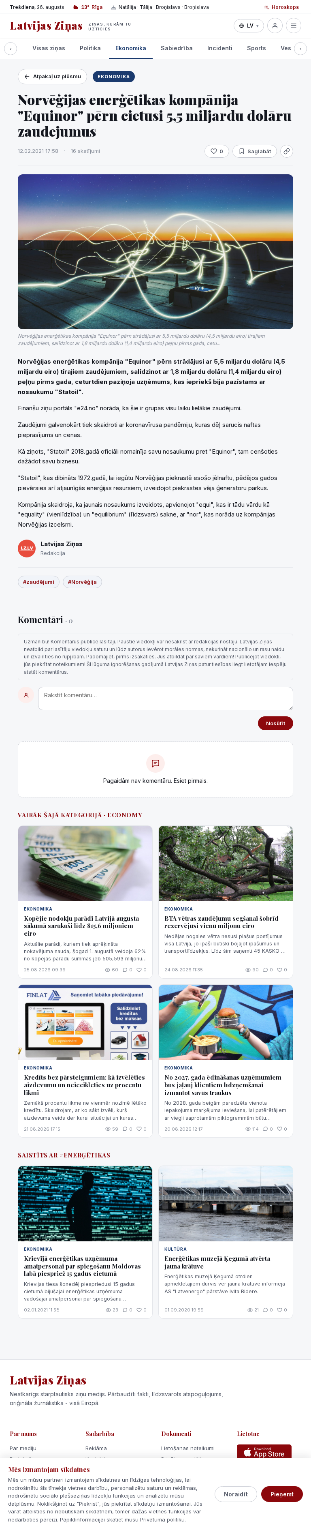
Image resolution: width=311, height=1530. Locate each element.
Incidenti (219, 48)
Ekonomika (130, 48)
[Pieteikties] (275, 25)
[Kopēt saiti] (286, 151)
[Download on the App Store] (264, 1452)
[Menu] (293, 25)
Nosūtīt (275, 723)
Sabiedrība (177, 48)
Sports (256, 48)
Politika (90, 48)
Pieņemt (282, 1494)
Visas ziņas (48, 48)
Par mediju (23, 1448)
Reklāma (96, 1448)
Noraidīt (236, 1494)
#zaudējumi (38, 582)
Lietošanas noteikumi (188, 1448)
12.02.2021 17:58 (38, 151)
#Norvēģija (82, 582)
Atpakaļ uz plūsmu (57, 76)
